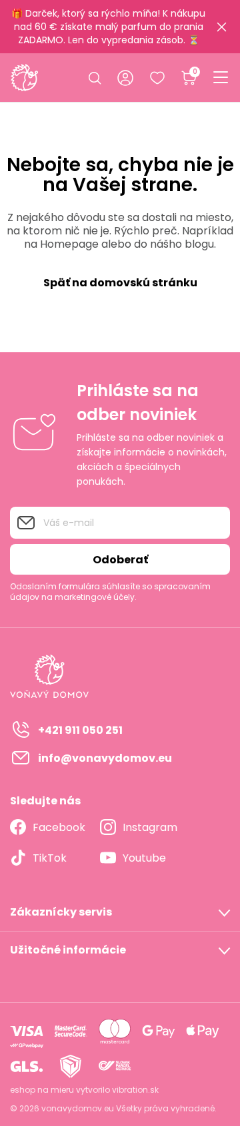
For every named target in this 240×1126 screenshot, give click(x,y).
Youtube (144, 858)
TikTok (50, 858)
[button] (120, 912)
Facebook (59, 827)
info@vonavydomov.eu (105, 758)
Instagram (150, 827)
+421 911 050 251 (80, 730)
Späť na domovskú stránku (120, 282)
